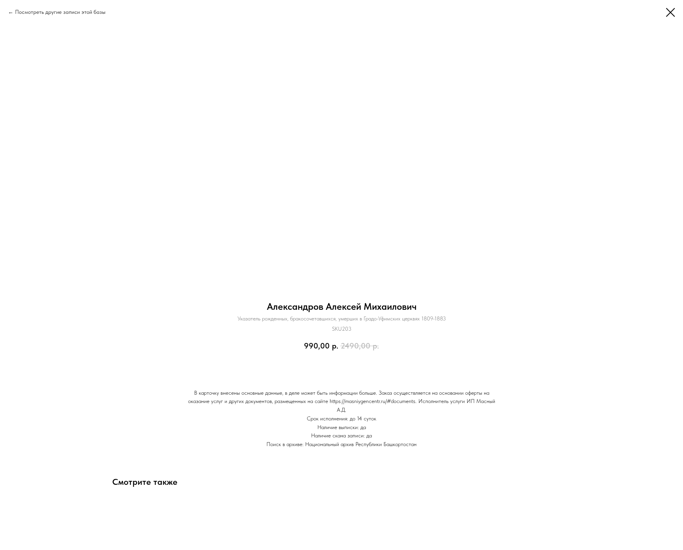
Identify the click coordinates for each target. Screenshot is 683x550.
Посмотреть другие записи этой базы (60, 12)
